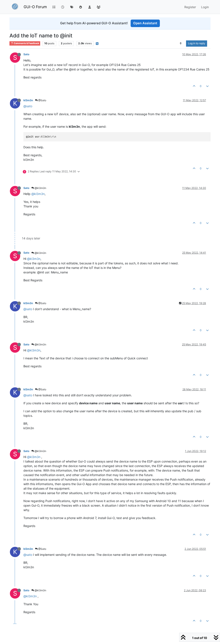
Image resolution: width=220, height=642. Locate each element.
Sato (26, 54)
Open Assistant (145, 23)
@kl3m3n (40, 188)
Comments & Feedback (26, 43)
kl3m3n (28, 100)
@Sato (42, 100)
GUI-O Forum (35, 7)
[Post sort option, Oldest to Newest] (180, 43)
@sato (27, 106)
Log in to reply (196, 43)
